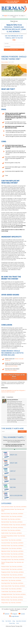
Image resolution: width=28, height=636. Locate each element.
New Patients (8, 621)
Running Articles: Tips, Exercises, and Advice (12, 575)
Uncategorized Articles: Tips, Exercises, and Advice (13, 594)
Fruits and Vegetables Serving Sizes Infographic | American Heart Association (13, 391)
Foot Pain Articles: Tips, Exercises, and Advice (12, 527)
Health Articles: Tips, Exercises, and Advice (11, 533)
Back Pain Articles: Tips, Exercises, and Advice (12, 513)
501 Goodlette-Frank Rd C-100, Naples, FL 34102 (14, 16)
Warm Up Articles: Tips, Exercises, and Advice (12, 597)
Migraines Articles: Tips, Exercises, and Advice (12, 551)
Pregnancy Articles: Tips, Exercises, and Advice (12, 572)
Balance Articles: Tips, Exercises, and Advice (11, 516)
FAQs (3, 621)
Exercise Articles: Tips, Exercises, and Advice (11, 522)
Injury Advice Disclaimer (21, 621)
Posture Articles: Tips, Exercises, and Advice (11, 569)
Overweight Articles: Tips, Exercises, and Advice (12, 559)
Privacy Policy (12, 623)
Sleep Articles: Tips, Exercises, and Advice (11, 580)
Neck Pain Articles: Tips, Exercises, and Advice (12, 554)
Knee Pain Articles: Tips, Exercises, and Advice (12, 545)
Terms (17, 623)
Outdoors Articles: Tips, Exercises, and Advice (12, 556)
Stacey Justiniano (4, 62)
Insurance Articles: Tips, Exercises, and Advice (12, 543)
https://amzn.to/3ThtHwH (11, 366)
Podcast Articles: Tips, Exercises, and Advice (11, 566)
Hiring (13, 621)
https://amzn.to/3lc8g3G (11, 370)
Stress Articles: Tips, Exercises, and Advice (11, 588)
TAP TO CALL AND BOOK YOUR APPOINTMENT (13, 2)
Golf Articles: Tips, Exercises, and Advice (10, 530)
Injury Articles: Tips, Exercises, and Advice (11, 540)
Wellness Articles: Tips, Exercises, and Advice (12, 600)
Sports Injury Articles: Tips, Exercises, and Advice (13, 586)
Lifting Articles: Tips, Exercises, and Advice (11, 548)
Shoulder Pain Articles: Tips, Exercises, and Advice (13, 577)
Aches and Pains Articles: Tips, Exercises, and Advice (13, 506)
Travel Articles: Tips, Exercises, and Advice (11, 591)
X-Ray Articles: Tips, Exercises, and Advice (11, 602)
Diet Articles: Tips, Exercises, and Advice (10, 519)
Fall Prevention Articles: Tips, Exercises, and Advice (13, 524)
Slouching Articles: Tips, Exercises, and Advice (12, 583)
